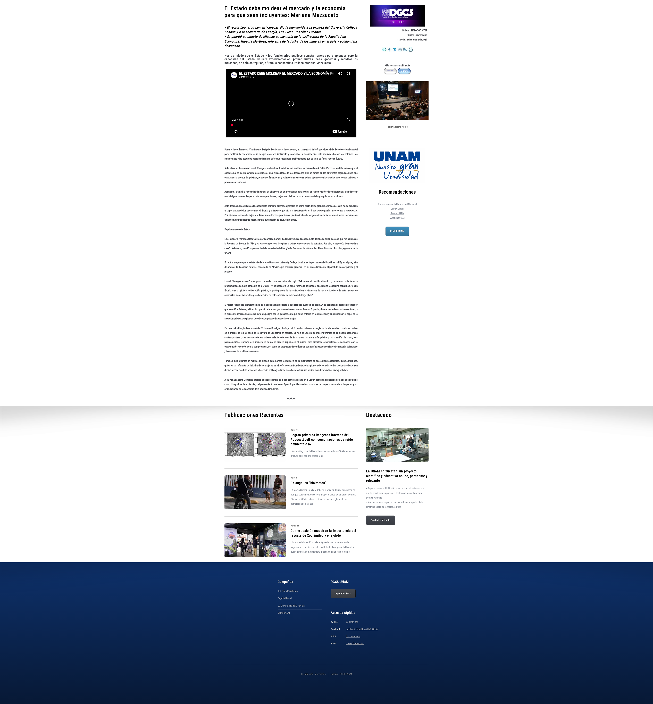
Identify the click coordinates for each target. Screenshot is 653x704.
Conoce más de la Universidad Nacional (397, 204)
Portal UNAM (397, 231)
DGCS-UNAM (345, 674)
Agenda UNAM (397, 217)
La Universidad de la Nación (291, 605)
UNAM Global (397, 208)
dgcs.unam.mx (353, 636)
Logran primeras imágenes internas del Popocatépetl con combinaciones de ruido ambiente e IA (322, 439)
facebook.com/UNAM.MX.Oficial (362, 629)
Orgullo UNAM (285, 598)
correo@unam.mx (355, 643)
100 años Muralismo (288, 591)
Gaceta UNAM (397, 213)
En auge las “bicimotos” (308, 483)
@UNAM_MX (352, 622)
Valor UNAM (284, 613)
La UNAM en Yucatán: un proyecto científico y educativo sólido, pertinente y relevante (396, 475)
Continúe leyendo (380, 520)
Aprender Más (343, 593)
